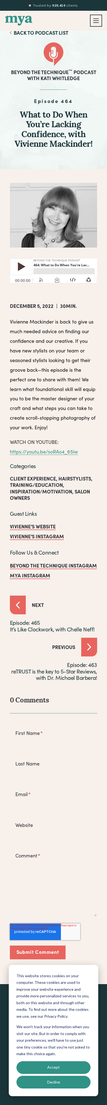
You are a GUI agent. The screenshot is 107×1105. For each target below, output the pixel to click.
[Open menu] (96, 21)
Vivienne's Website (33, 526)
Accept (53, 1067)
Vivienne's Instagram (37, 536)
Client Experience (33, 478)
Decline (53, 1082)
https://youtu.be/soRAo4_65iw (44, 451)
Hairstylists (74, 478)
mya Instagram (30, 575)
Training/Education (36, 484)
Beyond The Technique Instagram (53, 565)
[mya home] (18, 21)
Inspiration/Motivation (41, 491)
